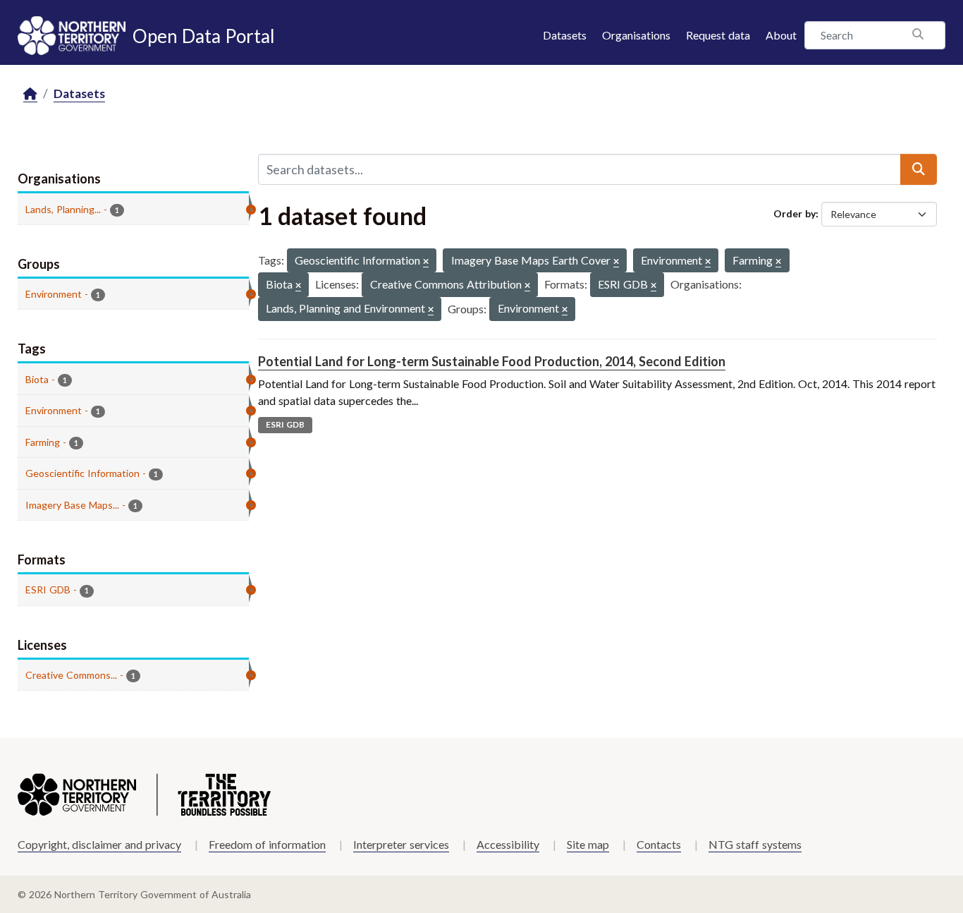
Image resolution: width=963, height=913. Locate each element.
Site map (588, 844)
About (781, 35)
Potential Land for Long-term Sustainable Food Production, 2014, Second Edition (491, 361)
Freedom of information (267, 844)
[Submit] (918, 169)
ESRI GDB (285, 424)
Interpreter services (401, 844)
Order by (794, 213)
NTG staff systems (755, 844)
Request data (718, 35)
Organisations (636, 35)
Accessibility (508, 844)
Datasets (565, 35)
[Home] (30, 94)
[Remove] (426, 262)
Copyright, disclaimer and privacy (99, 844)
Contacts (659, 844)
